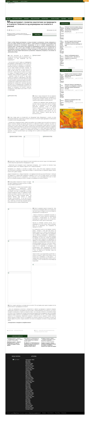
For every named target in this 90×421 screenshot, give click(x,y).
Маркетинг (15, 1)
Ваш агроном (35, 18)
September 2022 (30, 381)
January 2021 (29, 406)
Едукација (77, 18)
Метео (70, 18)
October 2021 (29, 395)
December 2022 (30, 378)
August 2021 (29, 397)
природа (36, 331)
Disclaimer (44, 413)
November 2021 (30, 394)
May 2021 (28, 401)
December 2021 (30, 392)
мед (45, 330)
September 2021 (30, 396)
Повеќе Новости (71, 67)
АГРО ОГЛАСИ (24, 1)
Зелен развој (55, 18)
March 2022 (28, 389)
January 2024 (29, 364)
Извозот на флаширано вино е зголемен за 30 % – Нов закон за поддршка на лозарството (72, 57)
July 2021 (28, 399)
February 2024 (29, 363)
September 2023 (30, 368)
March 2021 (28, 404)
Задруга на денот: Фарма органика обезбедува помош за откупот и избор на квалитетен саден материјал (48, 344)
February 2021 (29, 405)
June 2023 (28, 372)
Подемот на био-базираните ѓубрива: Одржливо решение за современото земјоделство (73, 75)
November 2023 (30, 366)
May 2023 (28, 373)
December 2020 (30, 408)
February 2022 (29, 390)
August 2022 (29, 382)
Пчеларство (41, 331)
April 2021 (28, 403)
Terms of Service (50, 413)
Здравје (63, 18)
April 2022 (28, 387)
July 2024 (28, 361)
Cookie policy (63, 413)
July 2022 (28, 384)
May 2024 (28, 362)
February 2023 (29, 377)
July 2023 (28, 371)
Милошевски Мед (50, 330)
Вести (8, 18)
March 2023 (28, 376)
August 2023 (29, 370)
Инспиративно (17, 18)
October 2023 (29, 367)
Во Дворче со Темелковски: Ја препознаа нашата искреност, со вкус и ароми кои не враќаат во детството (31, 344)
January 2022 (29, 391)
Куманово (41, 330)
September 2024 (30, 359)
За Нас (8, 1)
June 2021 (28, 400)
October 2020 (29, 409)
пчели (46, 331)
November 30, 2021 (52, 30)
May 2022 (28, 386)
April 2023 (28, 375)
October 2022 (29, 380)
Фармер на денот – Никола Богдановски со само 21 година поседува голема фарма (14, 343)
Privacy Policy (57, 413)
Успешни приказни (18, 330)
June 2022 (28, 385)
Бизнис (26, 18)
